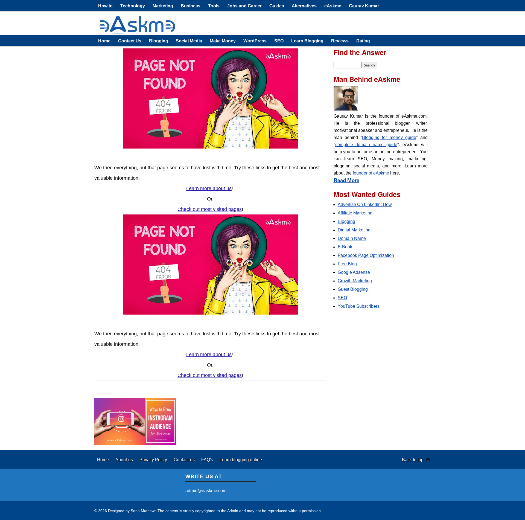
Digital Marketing (354, 230)
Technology (132, 5)
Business (190, 5)
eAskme (332, 5)
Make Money (223, 40)
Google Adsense (354, 272)
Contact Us (129, 40)
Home (104, 40)
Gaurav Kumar (364, 5)
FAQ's (207, 459)
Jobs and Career (244, 5)
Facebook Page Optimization (366, 255)
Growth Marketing (355, 280)
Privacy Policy (153, 459)
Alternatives (304, 5)
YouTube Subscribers (359, 306)
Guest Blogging (353, 289)
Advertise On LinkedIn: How (365, 204)
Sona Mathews (143, 511)
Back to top (413, 459)
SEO (279, 40)
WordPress (255, 40)
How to (105, 5)
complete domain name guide (366, 144)
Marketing (163, 5)
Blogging (158, 40)
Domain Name (352, 238)
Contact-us (185, 459)
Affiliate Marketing (355, 213)
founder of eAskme (371, 173)
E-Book (345, 247)
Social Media (189, 40)
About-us (124, 459)
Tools (214, 5)
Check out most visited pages (209, 209)
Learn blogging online (241, 459)
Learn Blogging (307, 40)
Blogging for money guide (389, 137)
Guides (276, 5)
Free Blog (347, 264)
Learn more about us (209, 188)
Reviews (340, 40)
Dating (363, 40)
